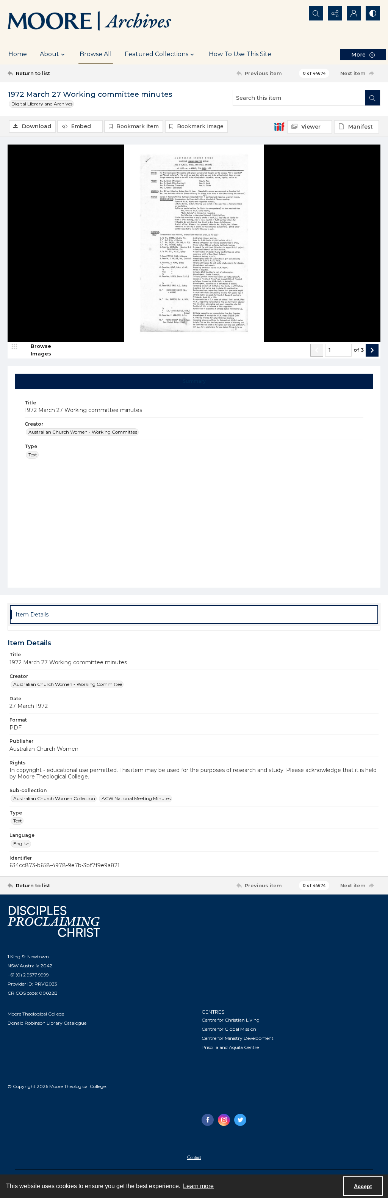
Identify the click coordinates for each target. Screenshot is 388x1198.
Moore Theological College (36, 1014)
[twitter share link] (240, 1120)
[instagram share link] (224, 1120)
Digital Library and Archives (41, 104)
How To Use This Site (240, 54)
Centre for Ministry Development (238, 1038)
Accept (363, 1186)
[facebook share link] (208, 1120)
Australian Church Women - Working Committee (82, 432)
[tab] (194, 381)
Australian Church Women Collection (54, 798)
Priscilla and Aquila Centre (230, 1047)
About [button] (49, 54)
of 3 (359, 350)
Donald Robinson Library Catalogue (47, 1023)
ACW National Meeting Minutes (136, 798)
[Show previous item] (316, 350)
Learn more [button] (198, 1186)
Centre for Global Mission (229, 1029)
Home (17, 54)
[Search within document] (372, 97)
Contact (194, 1157)
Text (32, 455)
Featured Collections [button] (156, 54)
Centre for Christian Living (231, 1020)
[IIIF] (279, 126)
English (21, 843)
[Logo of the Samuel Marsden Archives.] (90, 22)
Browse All (96, 54)
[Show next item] (372, 350)
